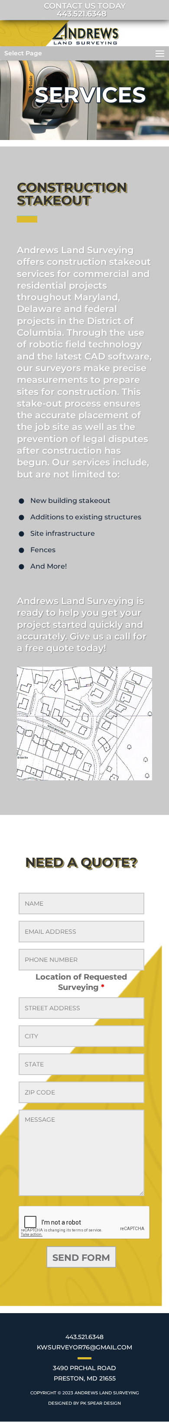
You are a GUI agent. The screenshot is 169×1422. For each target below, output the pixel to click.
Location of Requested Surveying (81, 982)
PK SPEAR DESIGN (100, 1403)
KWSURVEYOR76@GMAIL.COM (84, 1347)
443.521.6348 (84, 1337)
